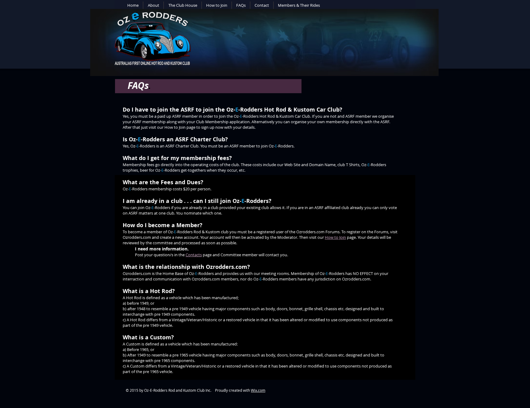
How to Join (335, 237)
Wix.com (258, 390)
